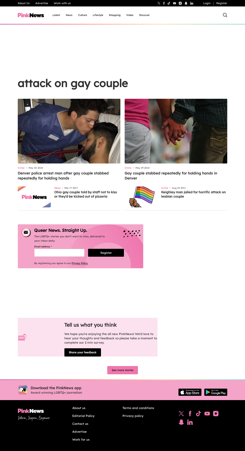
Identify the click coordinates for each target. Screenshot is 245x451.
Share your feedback (82, 352)
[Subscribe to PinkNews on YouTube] (207, 414)
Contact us (80, 424)
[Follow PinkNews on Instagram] (216, 414)
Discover (144, 15)
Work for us (80, 439)
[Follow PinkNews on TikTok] (198, 414)
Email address (47, 246)
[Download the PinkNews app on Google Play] (215, 392)
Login (207, 3)
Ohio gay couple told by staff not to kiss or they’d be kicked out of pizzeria (85, 194)
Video (129, 15)
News (69, 15)
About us (78, 408)
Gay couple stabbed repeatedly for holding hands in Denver (171, 175)
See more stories (122, 370)
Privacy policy (132, 416)
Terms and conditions (138, 408)
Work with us (62, 3)
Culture (82, 15)
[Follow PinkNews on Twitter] (181, 414)
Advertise (41, 3)
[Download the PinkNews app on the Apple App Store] (189, 392)
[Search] (225, 15)
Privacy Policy (80, 263)
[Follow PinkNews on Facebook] (190, 414)
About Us (24, 3)
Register (221, 3)
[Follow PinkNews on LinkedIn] (192, 3)
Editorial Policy (83, 416)
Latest (56, 15)
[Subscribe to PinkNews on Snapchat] (181, 423)
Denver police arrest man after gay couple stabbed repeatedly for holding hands (63, 175)
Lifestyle (98, 15)
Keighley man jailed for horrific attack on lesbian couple (193, 194)
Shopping (115, 15)
